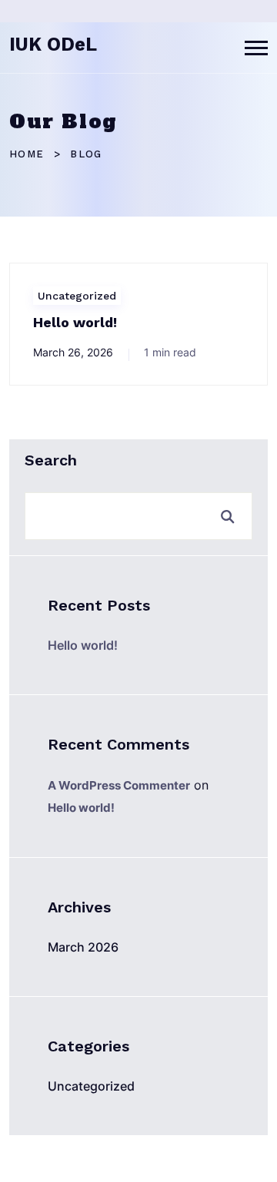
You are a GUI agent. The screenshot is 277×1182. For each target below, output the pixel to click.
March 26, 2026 (73, 352)
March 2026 (83, 947)
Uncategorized (77, 295)
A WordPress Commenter (119, 785)
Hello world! (75, 322)
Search (51, 460)
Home (26, 154)
